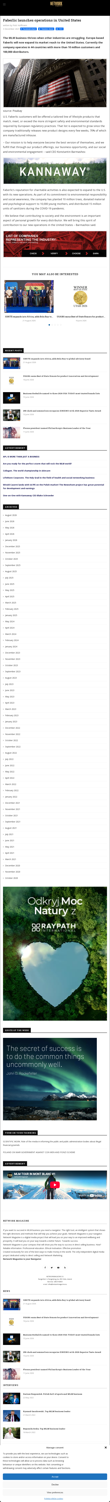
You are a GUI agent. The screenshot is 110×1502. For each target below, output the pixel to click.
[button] (105, 1447)
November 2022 (12, 734)
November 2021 (12, 809)
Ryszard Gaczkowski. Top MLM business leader (46, 1411)
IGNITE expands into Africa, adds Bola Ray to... (29, 316)
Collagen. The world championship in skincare (26, 470)
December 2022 (12, 727)
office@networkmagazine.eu (57, 1284)
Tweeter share (47, 29)
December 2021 (12, 802)
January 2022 (11, 796)
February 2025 (11, 609)
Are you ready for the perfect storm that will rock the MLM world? (37, 463)
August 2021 (11, 828)
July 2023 (9, 684)
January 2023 (11, 721)
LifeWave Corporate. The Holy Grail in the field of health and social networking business (49, 477)
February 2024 (11, 640)
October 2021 (11, 815)
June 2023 (9, 690)
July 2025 (9, 577)
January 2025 (11, 615)
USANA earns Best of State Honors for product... (81, 316)
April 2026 (9, 534)
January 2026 (11, 540)
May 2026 (9, 527)
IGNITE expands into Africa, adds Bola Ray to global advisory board (57, 358)
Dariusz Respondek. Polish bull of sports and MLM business (52, 1394)
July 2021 (9, 834)
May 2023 (9, 696)
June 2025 (9, 584)
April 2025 (9, 596)
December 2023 (12, 652)
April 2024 (9, 627)
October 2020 (11, 878)
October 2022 (11, 740)
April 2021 (9, 853)
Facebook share (29, 29)
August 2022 (11, 752)
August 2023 (11, 677)
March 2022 (10, 784)
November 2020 (12, 871)
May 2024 (9, 621)
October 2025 (11, 559)
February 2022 (11, 790)
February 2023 (11, 715)
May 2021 (9, 846)
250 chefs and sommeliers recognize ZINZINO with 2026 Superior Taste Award (62, 410)
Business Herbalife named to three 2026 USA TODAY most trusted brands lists (61, 393)
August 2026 (11, 515)
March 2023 (10, 709)
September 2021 (12, 821)
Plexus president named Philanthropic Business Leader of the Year (57, 428)
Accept (55, 1476)
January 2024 (11, 646)
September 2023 (12, 671)
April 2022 (9, 778)
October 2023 (11, 665)
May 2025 (9, 590)
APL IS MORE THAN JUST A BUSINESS (21, 456)
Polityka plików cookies (53, 1498)
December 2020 (12, 865)
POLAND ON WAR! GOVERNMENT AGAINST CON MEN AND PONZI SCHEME (39, 1152)
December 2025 (12, 546)
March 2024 (10, 634)
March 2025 (10, 602)
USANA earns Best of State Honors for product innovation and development (61, 376)
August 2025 (11, 571)
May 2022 (9, 771)
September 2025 (12, 565)
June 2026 (9, 521)
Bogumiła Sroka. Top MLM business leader (44, 1428)
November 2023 (12, 659)
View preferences (55, 1492)
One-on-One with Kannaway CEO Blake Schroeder (28, 495)
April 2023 (9, 702)
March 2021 (10, 859)
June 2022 (9, 765)
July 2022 (9, 759)
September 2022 (12, 746)
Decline (55, 1484)
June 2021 (9, 840)
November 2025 (12, 552)
